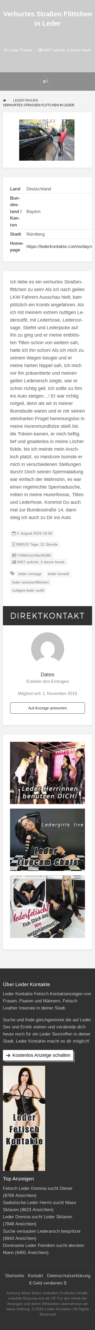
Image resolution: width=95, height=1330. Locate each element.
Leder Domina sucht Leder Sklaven (37, 1216)
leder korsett (58, 574)
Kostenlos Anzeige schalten (41, 1055)
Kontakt (35, 1275)
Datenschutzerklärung (68, 1275)
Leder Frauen (20, 50)
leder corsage (29, 574)
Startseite (14, 1275)
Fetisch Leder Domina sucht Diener (38, 1188)
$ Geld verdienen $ (47, 1283)
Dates (47, 674)
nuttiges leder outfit (28, 590)
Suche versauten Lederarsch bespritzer (42, 1231)
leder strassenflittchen (30, 582)
